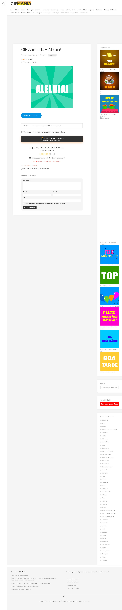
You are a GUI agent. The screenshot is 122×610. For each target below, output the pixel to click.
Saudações (99, 10)
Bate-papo (56, 13)
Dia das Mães (105, 460)
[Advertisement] (64, 27)
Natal (103, 529)
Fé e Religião (47, 13)
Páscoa (104, 535)
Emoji (73, 10)
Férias (103, 485)
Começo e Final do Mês (108, 451)
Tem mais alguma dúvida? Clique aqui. (21, 589)
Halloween (104, 501)
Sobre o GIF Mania (72, 585)
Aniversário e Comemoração (51, 10)
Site (24, 197)
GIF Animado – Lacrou (29, 165)
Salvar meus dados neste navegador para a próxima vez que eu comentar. (45, 203)
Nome (25, 191)
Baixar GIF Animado (31, 115)
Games (104, 498)
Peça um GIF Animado (73, 579)
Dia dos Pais (105, 470)
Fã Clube (68, 10)
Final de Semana (15, 13)
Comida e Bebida (82, 10)
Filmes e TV (30, 13)
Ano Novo (104, 432)
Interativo (104, 504)
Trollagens (39, 13)
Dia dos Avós (105, 463)
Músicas (104, 526)
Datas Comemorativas (108, 457)
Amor (62, 10)
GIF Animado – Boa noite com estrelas (46, 161)
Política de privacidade (73, 588)
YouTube (23, 10)
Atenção (106, 10)
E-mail (55, 191)
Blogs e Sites (75, 13)
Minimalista (105, 519)
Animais (104, 426)
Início (11, 10)
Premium (104, 538)
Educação (104, 473)
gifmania (43, 55)
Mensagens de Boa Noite (108, 510)
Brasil (103, 445)
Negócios (91, 10)
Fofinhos (104, 495)
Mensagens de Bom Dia (34, 10)
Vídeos (17, 10)
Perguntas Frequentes (73, 582)
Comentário (26, 180)
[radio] (40, 154)
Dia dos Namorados (107, 467)
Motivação (113, 10)
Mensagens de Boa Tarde (108, 513)
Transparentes (65, 13)
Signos (104, 547)
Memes (23, 13)
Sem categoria (106, 544)
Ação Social (105, 420)
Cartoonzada (83, 13)
